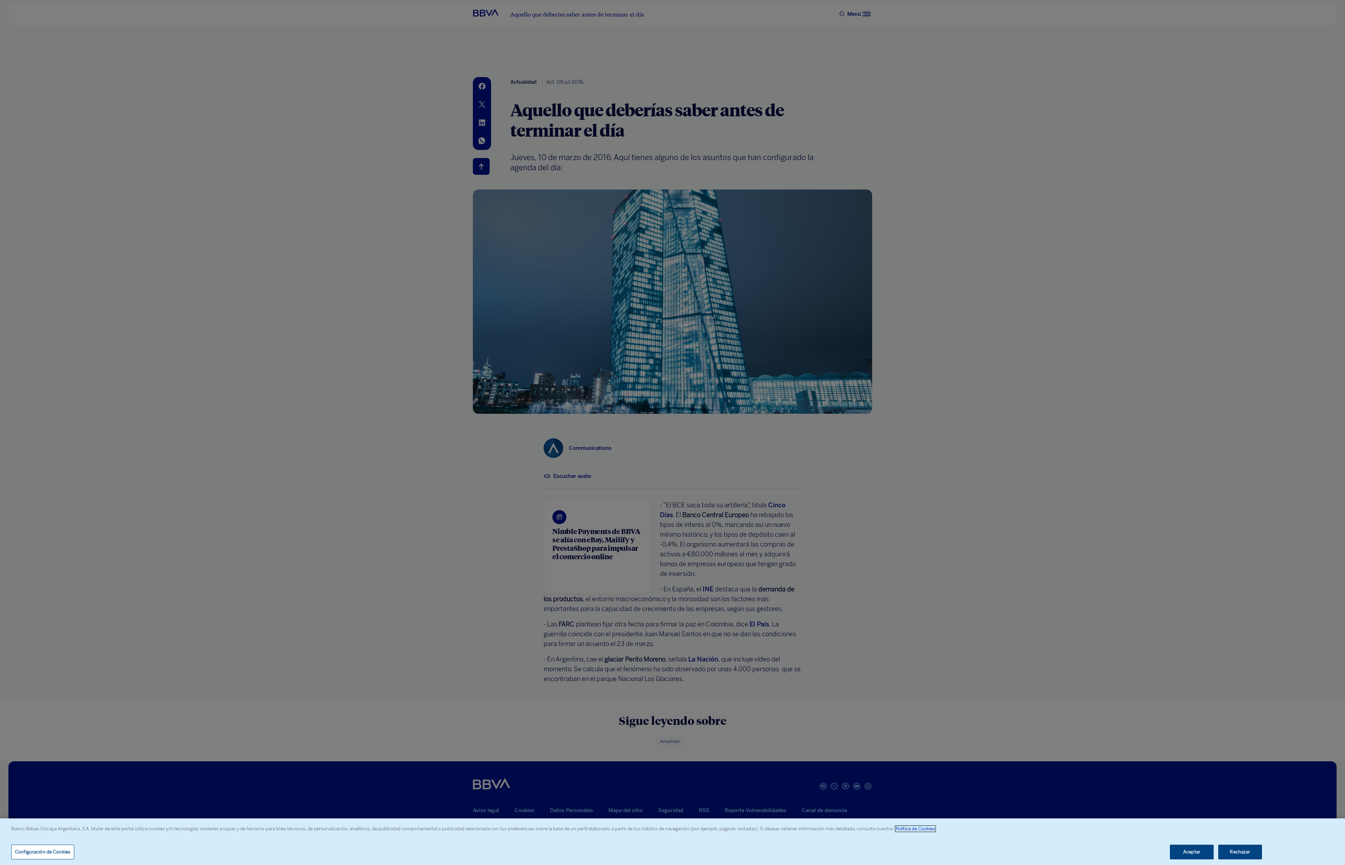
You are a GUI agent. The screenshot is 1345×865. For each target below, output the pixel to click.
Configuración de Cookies (42, 851)
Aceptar (1191, 851)
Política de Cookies (915, 828)
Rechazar (1240, 851)
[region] (672, 841)
